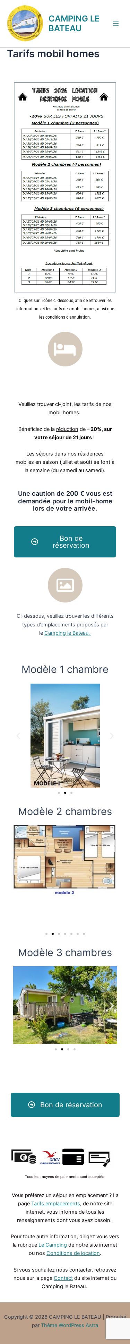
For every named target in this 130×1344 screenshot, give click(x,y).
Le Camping (52, 1245)
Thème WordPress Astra (69, 1325)
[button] (18, 735)
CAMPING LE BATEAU (74, 23)
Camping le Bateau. (67, 633)
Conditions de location (73, 1253)
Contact (63, 1278)
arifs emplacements (57, 1203)
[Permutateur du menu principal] (116, 23)
